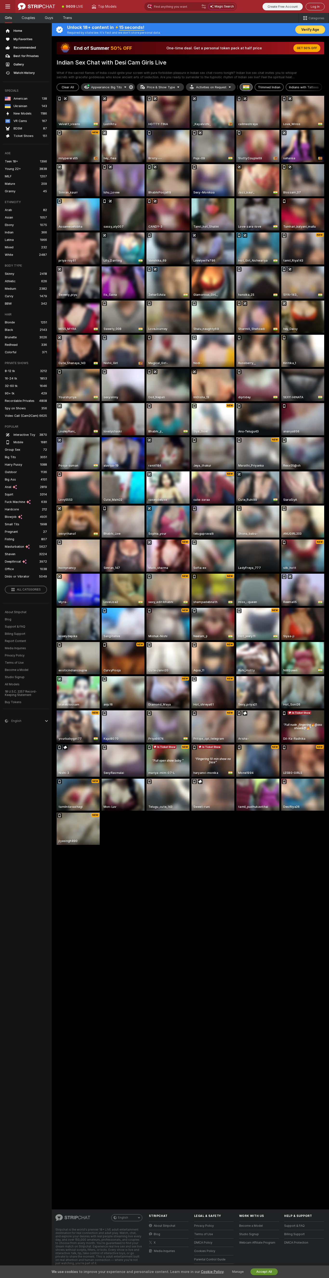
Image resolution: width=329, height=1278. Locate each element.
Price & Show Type (161, 87)
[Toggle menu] (7, 6)
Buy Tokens (13, 702)
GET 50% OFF (307, 48)
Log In (315, 6)
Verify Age (310, 30)
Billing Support (15, 634)
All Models (12, 684)
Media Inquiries (15, 648)
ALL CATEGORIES (29, 589)
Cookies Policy (204, 1251)
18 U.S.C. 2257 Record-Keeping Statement (21, 693)
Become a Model (16, 670)
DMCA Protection (296, 1242)
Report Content (15, 641)
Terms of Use (14, 662)
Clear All (68, 87)
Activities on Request (211, 87)
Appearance (106, 87)
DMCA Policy (203, 1242)
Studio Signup (15, 677)
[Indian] (246, 87)
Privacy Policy (15, 655)
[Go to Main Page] (36, 6)
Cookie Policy (212, 1272)
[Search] (203, 6)
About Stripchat (15, 612)
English (123, 1217)
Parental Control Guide (209, 1259)
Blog (8, 619)
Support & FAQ (15, 626)
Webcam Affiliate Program (257, 1242)
